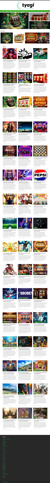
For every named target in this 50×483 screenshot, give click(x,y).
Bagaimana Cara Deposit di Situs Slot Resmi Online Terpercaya (40, 109)
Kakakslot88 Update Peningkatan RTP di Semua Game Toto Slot (9, 85)
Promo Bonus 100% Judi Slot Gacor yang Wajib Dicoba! (40, 254)
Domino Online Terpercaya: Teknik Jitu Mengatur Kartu (9, 277)
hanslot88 (4, 461)
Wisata (7, 393)
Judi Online (19, 36)
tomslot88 (4, 451)
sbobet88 (4, 449)
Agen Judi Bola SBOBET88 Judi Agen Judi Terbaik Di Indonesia (9, 231)
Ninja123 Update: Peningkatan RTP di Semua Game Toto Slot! (40, 206)
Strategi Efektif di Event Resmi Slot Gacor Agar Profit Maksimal (9, 158)
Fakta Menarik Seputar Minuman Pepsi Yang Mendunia (39, 182)
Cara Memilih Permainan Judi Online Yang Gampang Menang (9, 134)
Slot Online (3, 23)
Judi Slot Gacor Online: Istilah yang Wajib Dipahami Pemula (9, 325)
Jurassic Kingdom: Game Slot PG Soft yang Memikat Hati (40, 373)
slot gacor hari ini (5, 445)
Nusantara (35, 393)
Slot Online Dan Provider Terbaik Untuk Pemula (24, 254)
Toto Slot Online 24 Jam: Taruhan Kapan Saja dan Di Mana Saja (9, 206)
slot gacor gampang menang (6, 439)
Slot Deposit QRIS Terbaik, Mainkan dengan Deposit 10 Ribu (40, 349)
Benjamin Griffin (38, 27)
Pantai (4, 393)
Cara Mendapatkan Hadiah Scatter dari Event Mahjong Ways (9, 254)
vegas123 (4, 476)
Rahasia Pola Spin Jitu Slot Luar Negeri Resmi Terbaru (39, 134)
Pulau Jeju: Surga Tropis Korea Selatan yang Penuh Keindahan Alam (24, 373)
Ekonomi (20, 393)
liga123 (4, 456)
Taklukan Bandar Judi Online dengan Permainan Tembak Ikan (9, 349)
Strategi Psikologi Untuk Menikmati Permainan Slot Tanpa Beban (39, 26)
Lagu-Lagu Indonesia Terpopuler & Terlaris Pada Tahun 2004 (24, 134)
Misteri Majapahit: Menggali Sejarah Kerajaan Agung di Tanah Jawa (9, 420)
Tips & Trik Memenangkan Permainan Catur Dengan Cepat (40, 158)
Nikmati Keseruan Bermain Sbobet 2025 (24, 301)
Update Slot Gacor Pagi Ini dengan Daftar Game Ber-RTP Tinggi (9, 182)
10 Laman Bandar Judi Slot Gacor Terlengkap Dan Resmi (39, 301)
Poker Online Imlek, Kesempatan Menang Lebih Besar (39, 61)
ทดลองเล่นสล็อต (5, 473)
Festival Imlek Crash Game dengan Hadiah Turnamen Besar (24, 61)
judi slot (4, 438)
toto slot (4, 440)
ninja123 (4, 475)
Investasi (23, 393)
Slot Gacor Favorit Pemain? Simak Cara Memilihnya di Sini (14, 26)
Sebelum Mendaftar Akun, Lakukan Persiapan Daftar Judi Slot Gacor (40, 277)
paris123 (4, 447)
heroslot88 (4, 457)
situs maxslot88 (5, 452)
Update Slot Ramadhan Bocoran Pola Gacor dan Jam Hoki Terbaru (9, 61)
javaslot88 (4, 463)
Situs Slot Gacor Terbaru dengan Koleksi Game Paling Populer (39, 17)
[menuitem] (3, 11)
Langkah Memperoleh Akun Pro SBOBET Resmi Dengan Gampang (24, 349)
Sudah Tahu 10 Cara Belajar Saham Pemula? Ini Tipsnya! (24, 396)
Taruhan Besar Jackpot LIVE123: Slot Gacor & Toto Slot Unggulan (24, 206)
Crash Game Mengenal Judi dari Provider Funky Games (8, 301)
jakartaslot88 (4, 468)
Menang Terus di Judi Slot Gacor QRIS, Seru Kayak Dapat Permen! (24, 325)
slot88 (3, 454)
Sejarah (39, 393)
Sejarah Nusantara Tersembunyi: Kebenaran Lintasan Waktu (39, 396)
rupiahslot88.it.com (5, 474)
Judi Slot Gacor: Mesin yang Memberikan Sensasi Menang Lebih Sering (24, 85)
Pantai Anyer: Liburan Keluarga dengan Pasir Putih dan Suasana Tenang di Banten (8, 396)
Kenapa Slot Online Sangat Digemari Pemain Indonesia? (40, 231)
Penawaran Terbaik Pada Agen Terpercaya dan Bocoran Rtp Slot (9, 373)
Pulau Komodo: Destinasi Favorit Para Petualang (39, 420)
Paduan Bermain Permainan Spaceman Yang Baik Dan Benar (23, 182)
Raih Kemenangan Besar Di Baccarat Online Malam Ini (24, 277)
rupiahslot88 (4, 458)
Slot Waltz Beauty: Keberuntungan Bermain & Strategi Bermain (24, 420)
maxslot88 (4, 448)
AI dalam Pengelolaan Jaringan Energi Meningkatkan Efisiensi (39, 325)
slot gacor (4, 455)
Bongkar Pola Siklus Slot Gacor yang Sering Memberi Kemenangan (24, 158)
